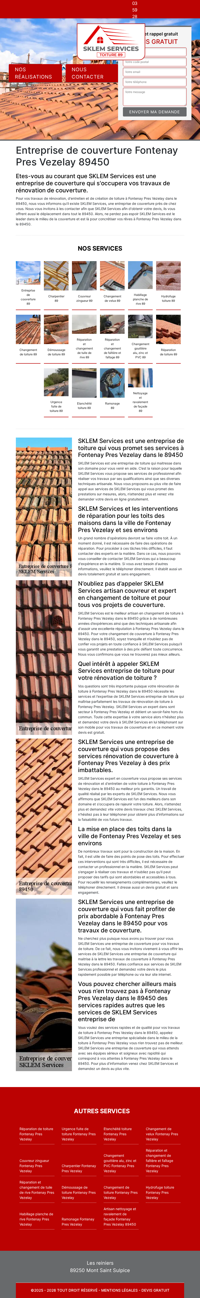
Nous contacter (88, 73)
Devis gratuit (155, 1290)
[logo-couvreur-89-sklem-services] (111, 41)
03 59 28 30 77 (134, 16)
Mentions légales (119, 1290)
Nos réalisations (33, 73)
